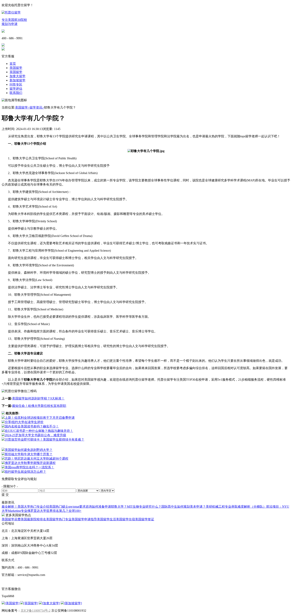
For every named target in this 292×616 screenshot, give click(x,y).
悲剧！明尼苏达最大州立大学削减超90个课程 (36, 458)
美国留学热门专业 (59, 519)
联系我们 (16, 92)
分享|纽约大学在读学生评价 (24, 422)
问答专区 (16, 84)
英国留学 (16, 72)
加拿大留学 (17, 76)
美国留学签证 (144, 519)
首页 (13, 63)
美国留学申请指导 (84, 519)
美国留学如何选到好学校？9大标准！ (38, 398)
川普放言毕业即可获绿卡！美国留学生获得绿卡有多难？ (44, 439)
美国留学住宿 (125, 519)
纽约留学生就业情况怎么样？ (25, 471)
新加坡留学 (17, 80)
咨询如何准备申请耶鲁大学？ (106, 506)
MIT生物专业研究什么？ (144, 506)
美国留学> (22, 107)
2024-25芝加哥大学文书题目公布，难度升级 (35, 435)
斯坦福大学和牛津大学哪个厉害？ (28, 454)
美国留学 (16, 67)
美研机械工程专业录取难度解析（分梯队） (236, 506)
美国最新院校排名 (33, 519)
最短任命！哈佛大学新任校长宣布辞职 (39, 405)
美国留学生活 (106, 519)
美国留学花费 (11, 519)
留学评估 (16, 88)
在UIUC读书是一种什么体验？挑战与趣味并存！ (39, 430)
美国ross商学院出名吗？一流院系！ (29, 467)
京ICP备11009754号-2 (35, 610)
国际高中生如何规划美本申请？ (183, 506)
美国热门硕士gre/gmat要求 (67, 506)
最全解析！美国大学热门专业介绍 (25, 506)
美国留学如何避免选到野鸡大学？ (28, 449)
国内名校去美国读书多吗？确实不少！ (32, 426)
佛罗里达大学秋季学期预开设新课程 (30, 463)
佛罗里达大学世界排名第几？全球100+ (54, 510)
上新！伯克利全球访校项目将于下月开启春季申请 (40, 417)
